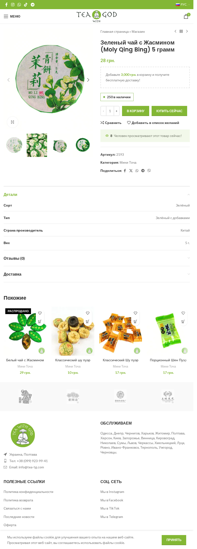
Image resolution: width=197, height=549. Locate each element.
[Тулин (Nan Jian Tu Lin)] (167, 397)
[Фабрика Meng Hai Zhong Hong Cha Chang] (120, 397)
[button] (8, 80)
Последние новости (19, 517)
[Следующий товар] (187, 31)
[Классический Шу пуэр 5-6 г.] (120, 331)
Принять (173, 540)
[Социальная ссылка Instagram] (12, 4)
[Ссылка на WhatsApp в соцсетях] (19, 4)
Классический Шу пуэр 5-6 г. (120, 362)
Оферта (10, 525)
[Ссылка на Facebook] (6, 4)
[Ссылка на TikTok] (26, 4)
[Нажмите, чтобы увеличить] (12, 122)
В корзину (135, 111)
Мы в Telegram (111, 517)
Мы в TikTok (109, 508)
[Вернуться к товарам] (181, 31)
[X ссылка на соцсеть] (131, 171)
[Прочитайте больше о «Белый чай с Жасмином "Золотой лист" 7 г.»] (40, 321)
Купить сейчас (169, 111)
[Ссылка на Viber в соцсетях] (149, 171)
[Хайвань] (73, 397)
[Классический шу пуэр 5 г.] (72, 331)
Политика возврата (18, 500)
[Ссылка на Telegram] (32, 4)
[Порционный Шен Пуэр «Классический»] (168, 331)
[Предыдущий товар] (175, 31)
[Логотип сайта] (96, 16)
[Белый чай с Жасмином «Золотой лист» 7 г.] (25, 331)
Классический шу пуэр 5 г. (72, 362)
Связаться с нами (17, 508)
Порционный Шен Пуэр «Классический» (168, 362)
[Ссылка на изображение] (23, 435)
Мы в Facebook (111, 500)
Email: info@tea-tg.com (26, 467)
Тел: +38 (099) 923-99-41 (28, 461)
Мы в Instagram (112, 492)
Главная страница (114, 31)
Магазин (138, 31)
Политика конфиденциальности (28, 492)
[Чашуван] (25, 397)
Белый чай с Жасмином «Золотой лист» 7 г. (25, 362)
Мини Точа (128, 162)
